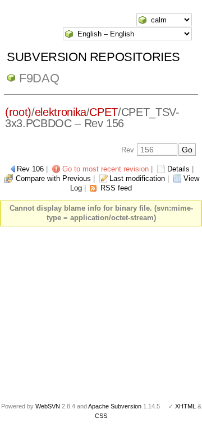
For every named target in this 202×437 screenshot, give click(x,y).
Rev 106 (30, 169)
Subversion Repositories (93, 57)
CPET (103, 112)
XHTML (185, 406)
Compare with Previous (53, 178)
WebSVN (47, 406)
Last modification (137, 178)
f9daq (39, 78)
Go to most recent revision (105, 169)
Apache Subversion (114, 406)
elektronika (60, 112)
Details (178, 169)
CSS (101, 415)
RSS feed (116, 188)
